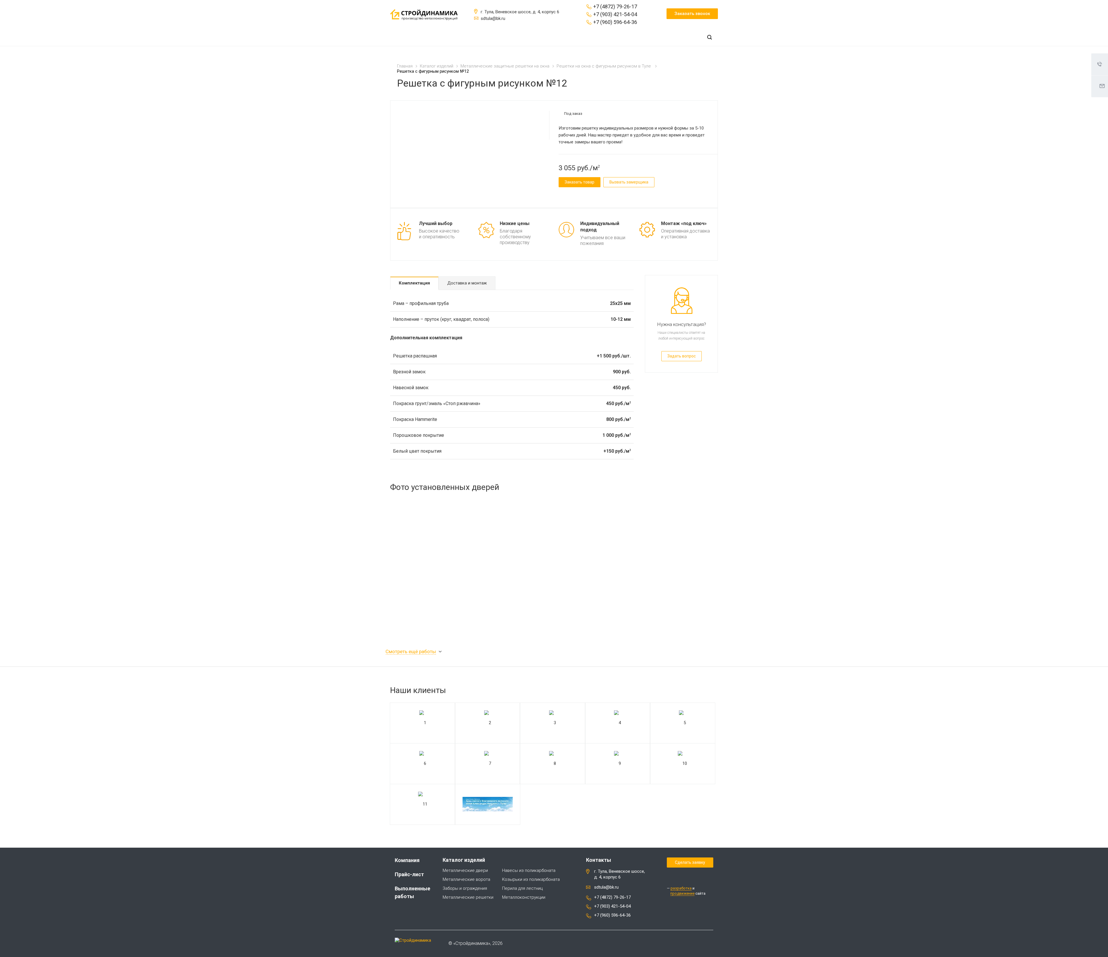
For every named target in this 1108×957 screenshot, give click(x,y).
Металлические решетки (468, 897)
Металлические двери (465, 870)
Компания (407, 860)
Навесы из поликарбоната (528, 870)
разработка (681, 888)
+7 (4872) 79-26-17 (615, 6)
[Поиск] (709, 37)
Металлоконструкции (523, 897)
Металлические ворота (466, 879)
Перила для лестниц (522, 888)
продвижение (682, 893)
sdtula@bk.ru (606, 887)
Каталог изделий (464, 860)
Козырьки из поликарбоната (531, 879)
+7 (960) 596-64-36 (615, 22)
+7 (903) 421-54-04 (615, 14)
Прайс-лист (409, 874)
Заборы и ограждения (465, 888)
